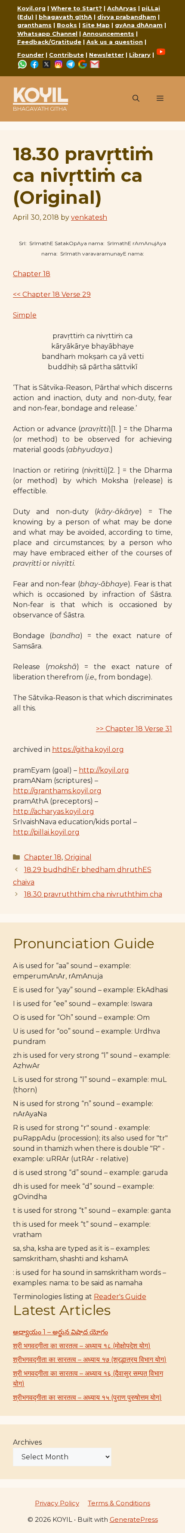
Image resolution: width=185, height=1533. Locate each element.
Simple (25, 315)
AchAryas (121, 8)
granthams (34, 25)
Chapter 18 (31, 274)
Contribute (66, 54)
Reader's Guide (120, 1297)
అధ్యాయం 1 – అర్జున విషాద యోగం (60, 1332)
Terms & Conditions (119, 1503)
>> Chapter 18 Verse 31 (134, 729)
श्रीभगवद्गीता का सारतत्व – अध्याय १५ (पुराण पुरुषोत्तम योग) (87, 1397)
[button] (136, 99)
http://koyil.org (104, 770)
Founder (30, 54)
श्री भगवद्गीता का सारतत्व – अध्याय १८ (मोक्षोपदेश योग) (82, 1346)
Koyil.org (31, 8)
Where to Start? (76, 8)
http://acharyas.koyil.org (53, 811)
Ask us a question (114, 41)
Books (67, 25)
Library (140, 54)
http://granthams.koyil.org (57, 791)
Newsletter (106, 54)
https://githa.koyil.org (88, 749)
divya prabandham (126, 16)
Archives (27, 1442)
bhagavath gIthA (65, 16)
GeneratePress (134, 1519)
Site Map (96, 25)
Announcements (108, 33)
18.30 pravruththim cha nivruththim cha (93, 894)
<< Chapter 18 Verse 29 (52, 294)
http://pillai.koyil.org (46, 832)
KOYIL (40, 94)
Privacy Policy (57, 1503)
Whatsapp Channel (47, 33)
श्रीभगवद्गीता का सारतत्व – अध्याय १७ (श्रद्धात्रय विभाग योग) (89, 1359)
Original (78, 857)
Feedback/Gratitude (49, 41)
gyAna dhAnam (139, 25)
